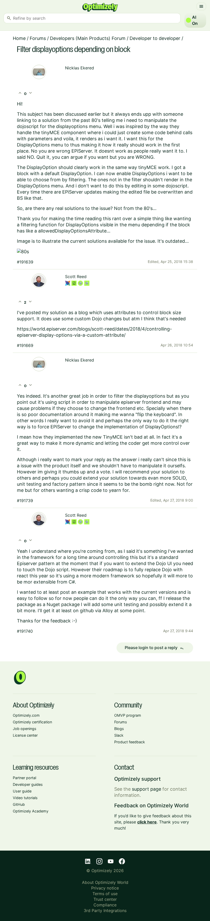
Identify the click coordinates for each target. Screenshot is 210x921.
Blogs (119, 728)
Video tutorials (25, 798)
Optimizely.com (26, 715)
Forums (38, 38)
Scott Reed (76, 276)
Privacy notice (105, 888)
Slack (118, 735)
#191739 (25, 500)
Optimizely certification (32, 722)
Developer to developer (155, 38)
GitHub (19, 804)
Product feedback (129, 742)
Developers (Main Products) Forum (87, 38)
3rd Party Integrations (105, 910)
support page (146, 789)
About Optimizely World (105, 882)
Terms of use (105, 893)
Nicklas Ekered (79, 67)
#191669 (25, 345)
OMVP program (127, 715)
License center (25, 735)
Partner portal (24, 778)
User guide (22, 791)
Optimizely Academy (30, 811)
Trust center (105, 899)
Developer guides (28, 784)
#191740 (25, 631)
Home (19, 38)
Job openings (24, 728)
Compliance (105, 904)
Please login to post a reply (154, 648)
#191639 (25, 261)
